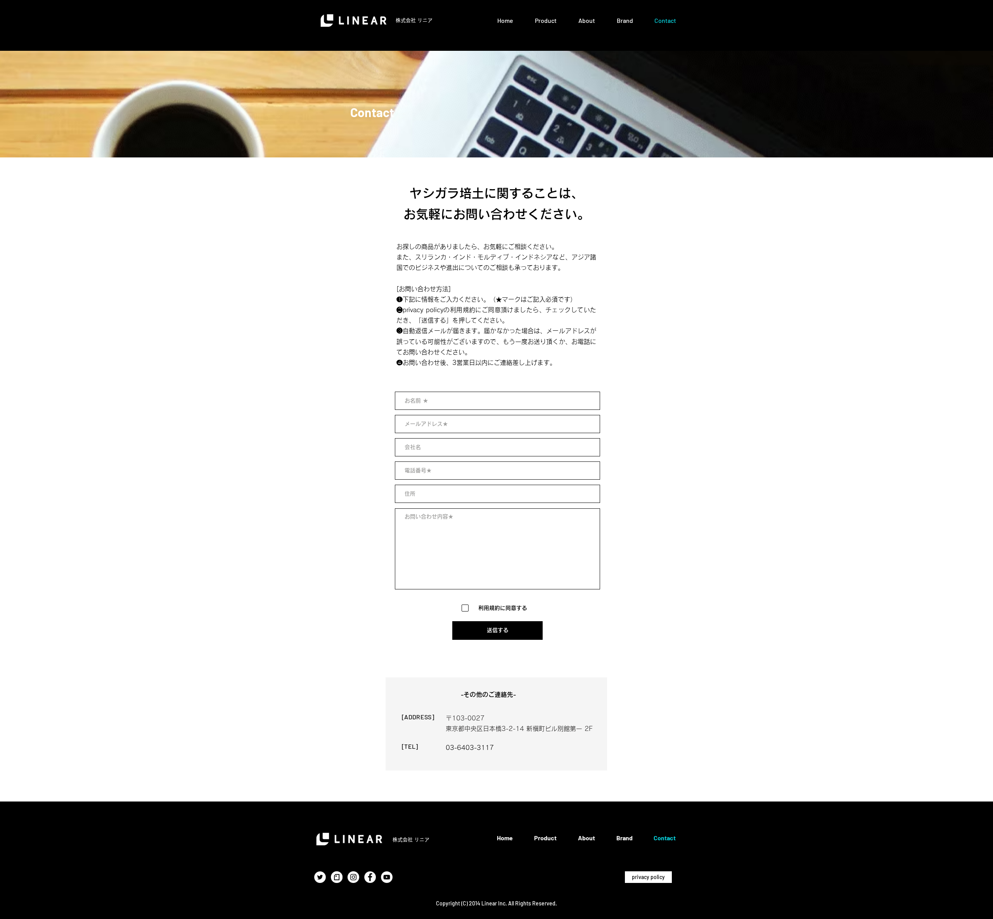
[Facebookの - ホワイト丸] (370, 877)
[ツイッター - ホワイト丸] (320, 877)
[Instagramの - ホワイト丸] (353, 877)
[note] (337, 877)
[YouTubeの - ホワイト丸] (387, 877)
